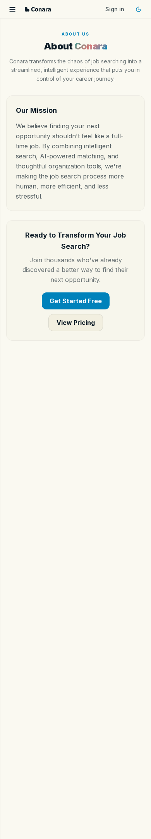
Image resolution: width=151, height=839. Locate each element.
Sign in (114, 9)
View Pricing (76, 322)
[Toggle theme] (138, 9)
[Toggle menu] (12, 9)
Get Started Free (76, 301)
